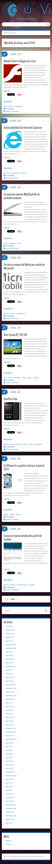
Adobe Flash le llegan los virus (20, 61)
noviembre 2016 (11, 648)
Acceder (8, 844)
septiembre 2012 (11, 776)
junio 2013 (9, 750)
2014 (10, 33)
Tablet (36, 378)
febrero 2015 (10, 677)
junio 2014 (9, 706)
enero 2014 (9, 725)
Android (7, 444)
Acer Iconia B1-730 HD (15, 334)
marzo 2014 (9, 717)
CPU (6, 243)
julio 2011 (9, 823)
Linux (13, 444)
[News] (26, 9)
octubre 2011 (10, 812)
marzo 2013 (9, 761)
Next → (14, 599)
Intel (19, 243)
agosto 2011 (10, 819)
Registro (8, 841)
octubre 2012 (10, 772)
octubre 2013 (10, 736)
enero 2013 (9, 768)
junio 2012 (9, 783)
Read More (8, 101)
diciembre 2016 (11, 644)
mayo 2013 (9, 754)
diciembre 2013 (11, 728)
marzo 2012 (9, 794)
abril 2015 (9, 670)
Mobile (6, 313)
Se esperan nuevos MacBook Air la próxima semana (22, 196)
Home (6, 33)
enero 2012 (9, 801)
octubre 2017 (10, 634)
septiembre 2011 (11, 816)
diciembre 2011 (11, 805)
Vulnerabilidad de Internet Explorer (23, 127)
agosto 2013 (10, 743)
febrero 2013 (10, 765)
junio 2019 (9, 626)
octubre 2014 (10, 692)
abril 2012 (9, 790)
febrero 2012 (10, 797)
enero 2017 (9, 641)
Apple (6, 514)
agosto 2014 (10, 699)
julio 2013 (9, 746)
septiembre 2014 (11, 695)
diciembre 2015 (11, 666)
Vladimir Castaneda (12, 111)
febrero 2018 (10, 630)
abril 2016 (9, 652)
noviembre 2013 (11, 732)
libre (5, 106)
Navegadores (15, 173)
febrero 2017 (10, 637)
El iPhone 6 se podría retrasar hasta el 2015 (24, 467)
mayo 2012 (9, 787)
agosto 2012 (10, 779)
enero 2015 (9, 681)
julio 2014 (9, 703)
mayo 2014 (9, 710)
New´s (11, 106)
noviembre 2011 (11, 808)
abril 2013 (9, 757)
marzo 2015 (9, 674)
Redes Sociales (23, 585)
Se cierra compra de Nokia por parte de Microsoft (24, 266)
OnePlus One (10, 398)
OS (31, 444)
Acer (5, 378)
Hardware (13, 243)
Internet (6, 173)
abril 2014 (9, 714)
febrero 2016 (10, 659)
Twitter (32, 585)
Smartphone (21, 313)
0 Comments (10, 109)
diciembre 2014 (11, 685)
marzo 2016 (9, 655)
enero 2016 (9, 663)
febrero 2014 (10, 721)
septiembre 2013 (11, 739)
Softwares (19, 106)
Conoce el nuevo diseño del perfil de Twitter (23, 537)
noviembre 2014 (11, 688)
